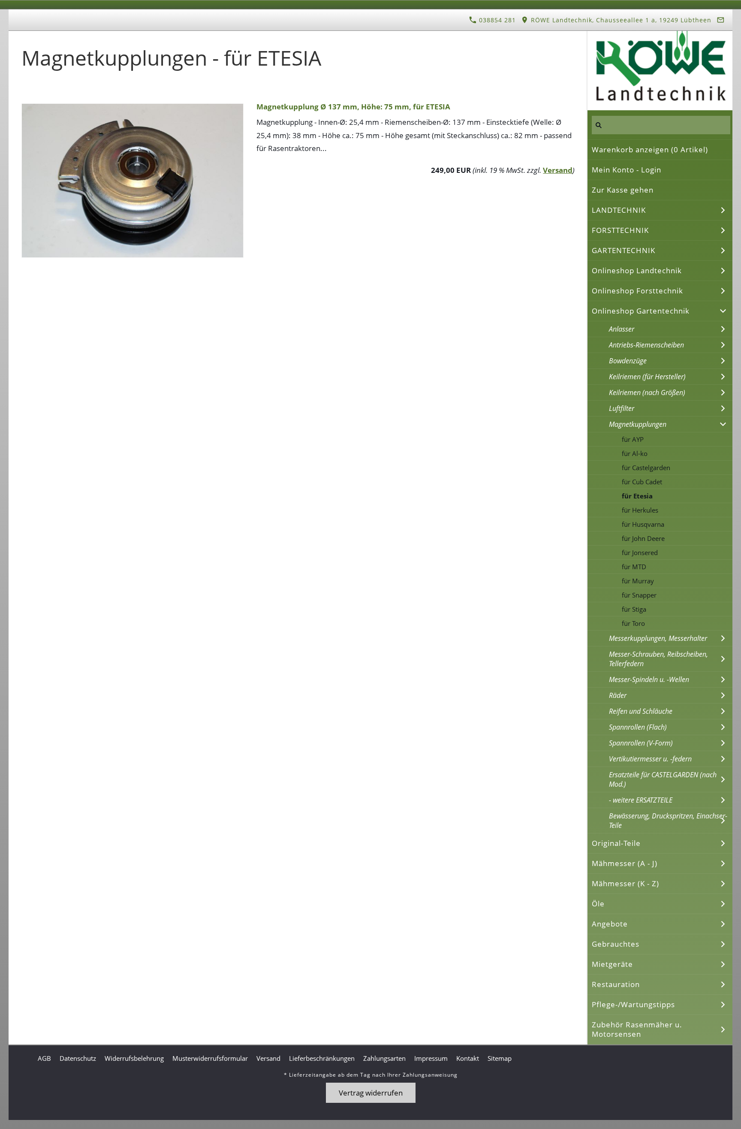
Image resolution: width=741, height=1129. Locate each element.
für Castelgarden (646, 467)
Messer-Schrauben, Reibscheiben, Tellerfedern (658, 658)
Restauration (616, 984)
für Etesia (637, 496)
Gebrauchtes (615, 944)
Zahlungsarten (384, 1058)
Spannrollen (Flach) (638, 727)
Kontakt (467, 1058)
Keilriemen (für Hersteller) (647, 376)
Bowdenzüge (628, 360)
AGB (44, 1058)
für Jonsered (640, 552)
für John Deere (643, 538)
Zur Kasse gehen (623, 190)
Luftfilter (621, 408)
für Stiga (634, 609)
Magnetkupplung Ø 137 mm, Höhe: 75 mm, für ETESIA (353, 107)
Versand (557, 170)
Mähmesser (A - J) (624, 863)
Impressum (431, 1058)
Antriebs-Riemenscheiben (646, 345)
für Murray (638, 581)
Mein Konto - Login (626, 170)
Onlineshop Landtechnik (637, 270)
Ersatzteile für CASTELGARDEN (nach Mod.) (663, 779)
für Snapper (639, 595)
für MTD (634, 566)
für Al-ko (635, 453)
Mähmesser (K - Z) (625, 883)
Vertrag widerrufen (371, 1093)
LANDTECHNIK (619, 210)
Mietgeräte (612, 964)
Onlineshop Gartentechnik (641, 311)
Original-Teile (616, 843)
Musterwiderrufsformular (210, 1058)
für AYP (633, 439)
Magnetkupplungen (637, 424)
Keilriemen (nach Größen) (647, 392)
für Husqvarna (643, 524)
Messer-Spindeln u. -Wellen (649, 679)
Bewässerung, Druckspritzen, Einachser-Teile (668, 820)
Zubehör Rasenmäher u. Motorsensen (637, 1029)
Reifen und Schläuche (640, 711)
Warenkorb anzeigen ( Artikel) (650, 149)
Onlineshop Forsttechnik (637, 291)
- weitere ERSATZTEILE (640, 800)
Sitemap (500, 1058)
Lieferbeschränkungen (322, 1058)
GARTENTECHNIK (623, 250)
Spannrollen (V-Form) (641, 743)
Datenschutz (78, 1058)
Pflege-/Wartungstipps (633, 1004)
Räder (618, 695)
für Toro (633, 623)
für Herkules (640, 510)
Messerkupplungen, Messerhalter (658, 638)
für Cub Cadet (642, 481)
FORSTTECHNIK (620, 230)
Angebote (610, 924)
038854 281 (496, 20)
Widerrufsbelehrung (134, 1058)
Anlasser (621, 329)
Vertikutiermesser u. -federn (650, 759)
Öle (598, 904)
